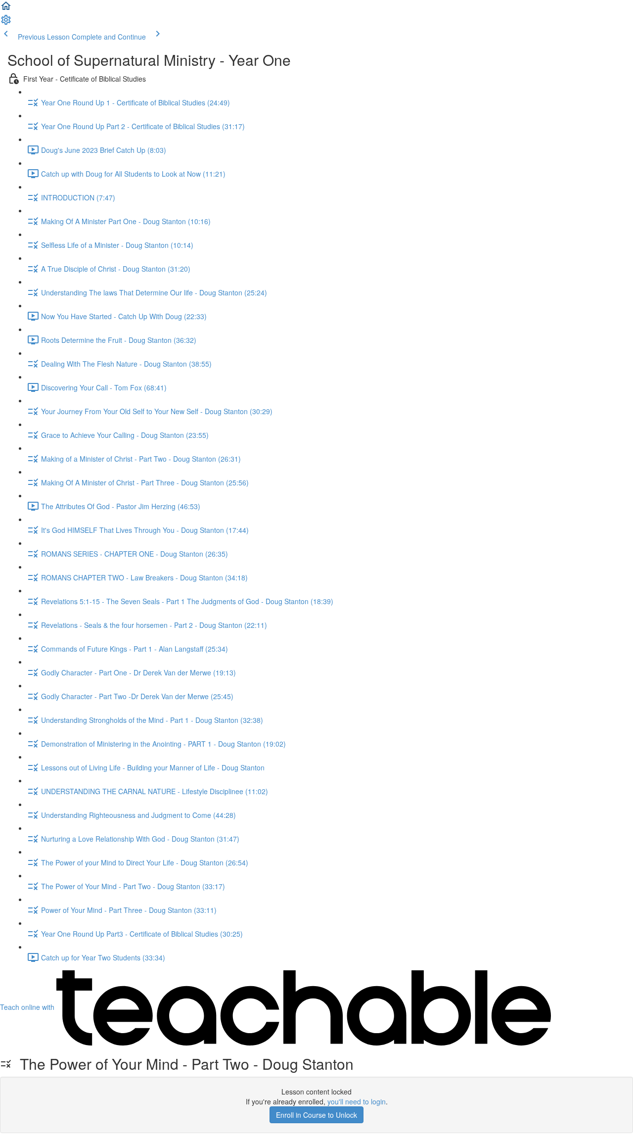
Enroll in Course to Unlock (316, 1115)
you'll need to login (356, 1101)
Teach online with (28, 1007)
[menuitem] (6, 23)
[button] (6, 9)
